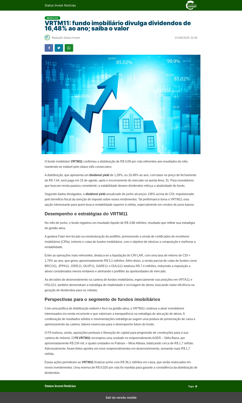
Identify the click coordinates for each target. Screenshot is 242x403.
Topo (191, 386)
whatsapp (69, 48)
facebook (49, 48)
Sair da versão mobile (121, 397)
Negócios (52, 18)
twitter (59, 48)
